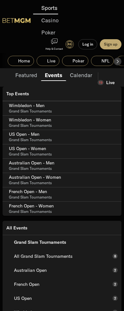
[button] (117, 61)
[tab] (26, 74)
